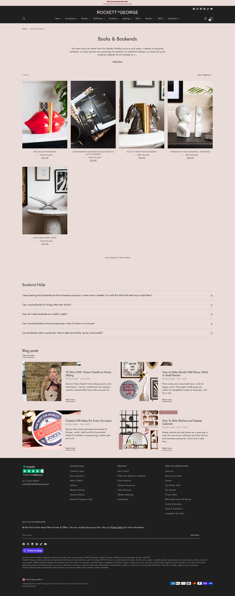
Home (24, 28)
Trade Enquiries (124, 489)
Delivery (73, 485)
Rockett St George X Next (81, 499)
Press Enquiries (124, 480)
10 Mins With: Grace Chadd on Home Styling (88, 373)
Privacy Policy (171, 494)
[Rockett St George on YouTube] (211, 9)
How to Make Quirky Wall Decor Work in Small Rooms (185, 373)
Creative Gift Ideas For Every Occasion (89, 421)
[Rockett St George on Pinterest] (204, 9)
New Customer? (77, 475)
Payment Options (77, 494)
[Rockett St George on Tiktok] (208, 9)
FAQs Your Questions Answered (132, 475)
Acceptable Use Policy (174, 513)
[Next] (154, 3)
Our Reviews (170, 489)
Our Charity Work (173, 485)
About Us (169, 471)
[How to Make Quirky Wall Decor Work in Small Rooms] (148, 383)
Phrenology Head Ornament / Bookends (190, 152)
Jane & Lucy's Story (173, 475)
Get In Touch (123, 471)
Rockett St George (42, 584)
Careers (168, 480)
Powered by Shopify (28, 586)
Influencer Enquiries (126, 485)
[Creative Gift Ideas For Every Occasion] (51, 431)
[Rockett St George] (117, 12)
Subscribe (195, 535)
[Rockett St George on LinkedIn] (201, 9)
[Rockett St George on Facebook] (194, 9)
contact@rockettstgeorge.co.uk (35, 483)
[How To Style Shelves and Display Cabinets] (148, 431)
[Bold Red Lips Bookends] (44, 114)
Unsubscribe (123, 499)
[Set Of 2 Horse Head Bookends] (141, 114)
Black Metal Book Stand (44, 238)
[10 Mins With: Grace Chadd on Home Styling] (51, 383)
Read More (117, 61)
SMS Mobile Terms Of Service (178, 499)
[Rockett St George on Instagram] (197, 9)
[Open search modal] (24, 18)
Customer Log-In (77, 471)
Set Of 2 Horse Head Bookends (142, 152)
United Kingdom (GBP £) (34, 579)
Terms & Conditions (173, 508)
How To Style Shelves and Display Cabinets (182, 422)
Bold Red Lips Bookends (44, 152)
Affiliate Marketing (125, 494)
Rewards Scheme (77, 489)
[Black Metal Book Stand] (44, 200)
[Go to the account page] (205, 18)
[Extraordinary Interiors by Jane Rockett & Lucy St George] (93, 114)
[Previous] (81, 3)
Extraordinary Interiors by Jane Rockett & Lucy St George (93, 153)
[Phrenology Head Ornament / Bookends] (190, 114)
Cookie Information (173, 504)
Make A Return (76, 480)
